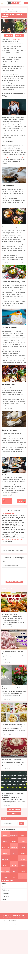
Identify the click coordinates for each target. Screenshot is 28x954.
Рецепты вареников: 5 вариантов (13, 724)
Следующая (20, 501)
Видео (4, 883)
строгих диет (15, 39)
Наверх (14, 813)
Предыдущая (8, 501)
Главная (4, 9)
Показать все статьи (15, 809)
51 (25, 805)
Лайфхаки (5, 890)
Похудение (9, 35)
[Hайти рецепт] (26, 3)
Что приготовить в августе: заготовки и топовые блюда (12, 615)
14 (25, 768)
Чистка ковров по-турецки (11, 759)
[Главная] (14, 3)
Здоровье (5, 887)
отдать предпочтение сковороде (12, 157)
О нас (4, 924)
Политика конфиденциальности (16, 924)
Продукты (19, 35)
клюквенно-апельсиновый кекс (12, 539)
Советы (4, 899)
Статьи (9, 9)
